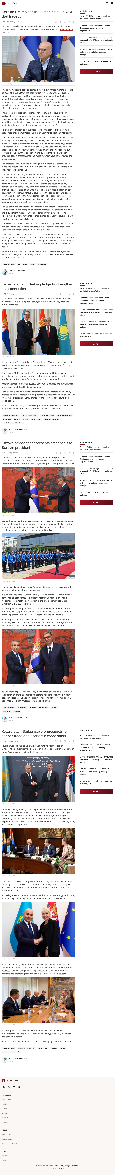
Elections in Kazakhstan (64, 415)
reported (23, 251)
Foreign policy (36, 419)
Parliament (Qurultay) (21, 419)
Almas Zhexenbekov (18, 429)
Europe (25, 264)
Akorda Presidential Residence (13, 423)
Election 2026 (7, 419)
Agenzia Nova (66, 29)
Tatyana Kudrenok (17, 270)
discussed (36, 1041)
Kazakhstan (6, 1100)
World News (42, 264)
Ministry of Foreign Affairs (39, 707)
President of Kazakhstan (11, 415)
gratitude (41, 405)
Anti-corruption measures (11, 1143)
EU (19, 264)
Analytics (5, 1113)
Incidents (5, 1122)
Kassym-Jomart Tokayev (30, 415)
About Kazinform (8, 1134)
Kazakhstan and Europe (51, 419)
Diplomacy (54, 707)
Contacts (5, 1160)
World (4, 1118)
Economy (5, 1109)
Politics (32, 264)
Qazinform (41, 301)
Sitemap (5, 1156)
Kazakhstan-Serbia (9, 264)
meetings (23, 809)
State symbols (7, 1139)
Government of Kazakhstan (11, 711)
